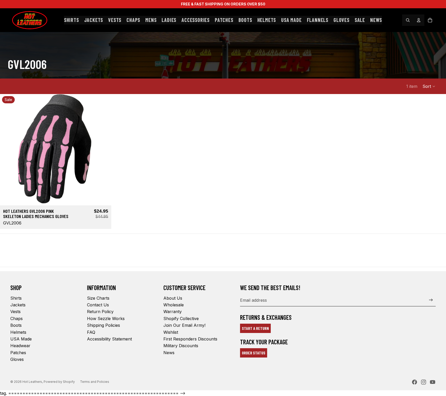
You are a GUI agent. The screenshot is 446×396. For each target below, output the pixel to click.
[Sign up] (431, 300)
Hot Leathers (32, 382)
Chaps (16, 318)
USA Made (21, 338)
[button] (429, 86)
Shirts (16, 298)
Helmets (18, 332)
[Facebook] (414, 382)
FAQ (91, 332)
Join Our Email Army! (184, 325)
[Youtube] (432, 382)
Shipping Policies (103, 325)
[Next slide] (103, 150)
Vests (15, 311)
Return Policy (100, 311)
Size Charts (98, 298)
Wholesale (173, 304)
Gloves (17, 359)
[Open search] (407, 20)
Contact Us (98, 304)
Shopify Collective (181, 318)
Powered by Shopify (59, 382)
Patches (18, 352)
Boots (16, 325)
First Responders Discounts (190, 338)
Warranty (172, 311)
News (168, 352)
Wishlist (170, 332)
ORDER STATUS (253, 352)
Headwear (20, 345)
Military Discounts (180, 345)
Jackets (18, 304)
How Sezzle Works (106, 318)
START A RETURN (255, 328)
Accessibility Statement (109, 338)
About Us (172, 298)
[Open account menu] (418, 20)
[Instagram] (423, 382)
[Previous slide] (7, 150)
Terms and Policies (94, 382)
